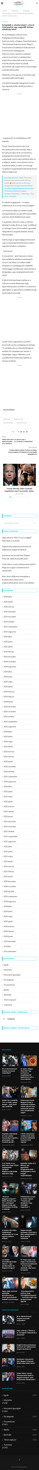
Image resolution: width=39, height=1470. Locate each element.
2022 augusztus (10, 781)
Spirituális (7, 995)
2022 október (9, 771)
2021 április (8, 861)
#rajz (17, 194)
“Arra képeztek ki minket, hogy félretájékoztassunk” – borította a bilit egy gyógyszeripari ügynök (29, 1296)
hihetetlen (6, 419)
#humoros (27, 183)
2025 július (8, 637)
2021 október (9, 831)
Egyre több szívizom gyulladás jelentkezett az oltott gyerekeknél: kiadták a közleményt (10, 1295)
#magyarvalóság (10, 194)
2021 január (8, 876)
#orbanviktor (9, 191)
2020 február (9, 931)
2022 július (8, 786)
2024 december (10, 657)
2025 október (9, 622)
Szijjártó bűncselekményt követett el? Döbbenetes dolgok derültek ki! (26, 1347)
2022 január (8, 816)
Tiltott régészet (10, 1000)
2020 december (10, 881)
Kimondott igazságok (12, 975)
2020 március (9, 926)
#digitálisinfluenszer (18, 188)
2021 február (9, 871)
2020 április (8, 921)
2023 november (10, 711)
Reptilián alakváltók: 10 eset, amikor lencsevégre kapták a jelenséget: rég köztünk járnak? (10, 1138)
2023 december (10, 707)
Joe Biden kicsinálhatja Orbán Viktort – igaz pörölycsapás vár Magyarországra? (9, 1264)
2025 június (8, 642)
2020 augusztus (10, 901)
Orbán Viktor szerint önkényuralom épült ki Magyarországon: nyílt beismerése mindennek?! (19, 567)
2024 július (8, 672)
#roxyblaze (8, 188)
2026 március (9, 607)
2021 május (8, 856)
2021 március (9, 866)
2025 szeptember (10, 627)
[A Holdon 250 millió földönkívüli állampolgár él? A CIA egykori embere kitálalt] (10, 1222)
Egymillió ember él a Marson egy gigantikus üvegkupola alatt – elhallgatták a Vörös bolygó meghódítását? (28, 1169)
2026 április (8, 602)
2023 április (8, 746)
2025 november (10, 617)
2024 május (8, 682)
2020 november (10, 886)
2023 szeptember (10, 721)
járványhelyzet (18, 419)
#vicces (21, 183)
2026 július (8, 597)
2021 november (10, 826)
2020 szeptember (10, 896)
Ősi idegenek (9, 980)
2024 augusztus (10, 667)
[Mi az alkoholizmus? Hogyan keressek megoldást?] (10, 1060)
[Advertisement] (19, 115)
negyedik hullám (21, 422)
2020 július (8, 906)
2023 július (8, 732)
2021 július (8, 846)
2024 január (8, 702)
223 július (7, 946)
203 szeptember (10, 951)
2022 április (8, 801)
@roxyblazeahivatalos (12, 178)
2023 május (8, 741)
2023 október (9, 716)
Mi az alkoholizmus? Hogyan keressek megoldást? (9, 1071)
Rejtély (6, 990)
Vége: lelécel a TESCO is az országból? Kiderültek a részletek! (27, 1332)
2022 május (8, 796)
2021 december (10, 821)
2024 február (9, 696)
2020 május (8, 916)
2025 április (8, 647)
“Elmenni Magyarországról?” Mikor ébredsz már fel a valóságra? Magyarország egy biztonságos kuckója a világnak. (9, 1203)
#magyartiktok (9, 186)
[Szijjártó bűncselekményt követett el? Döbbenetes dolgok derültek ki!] (8, 1348)
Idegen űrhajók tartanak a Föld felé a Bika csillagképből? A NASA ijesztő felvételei (29, 1234)
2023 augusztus (10, 726)
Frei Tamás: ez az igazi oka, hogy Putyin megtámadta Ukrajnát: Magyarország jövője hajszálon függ (10, 1168)
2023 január (8, 761)
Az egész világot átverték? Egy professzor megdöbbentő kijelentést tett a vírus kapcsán (27, 1074)
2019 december (10, 941)
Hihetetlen (15, 11)
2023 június (8, 736)
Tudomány (8, 1005)
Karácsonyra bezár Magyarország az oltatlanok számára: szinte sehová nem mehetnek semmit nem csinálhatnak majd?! (28, 1106)
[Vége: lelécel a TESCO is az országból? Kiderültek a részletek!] (8, 1334)
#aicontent (28, 186)
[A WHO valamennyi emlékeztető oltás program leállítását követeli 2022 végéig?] (29, 1125)
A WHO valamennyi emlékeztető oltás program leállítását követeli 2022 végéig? (28, 1138)
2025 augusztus (10, 632)
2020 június (8, 911)
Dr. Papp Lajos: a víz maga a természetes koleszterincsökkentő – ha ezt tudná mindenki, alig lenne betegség (29, 1265)
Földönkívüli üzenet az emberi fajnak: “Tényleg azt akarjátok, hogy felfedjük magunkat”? (28, 1202)
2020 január (8, 936)
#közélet (16, 191)
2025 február (9, 652)
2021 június (8, 851)
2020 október (9, 891)
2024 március (9, 691)
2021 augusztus (10, 841)
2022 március (9, 806)
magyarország (8, 422)
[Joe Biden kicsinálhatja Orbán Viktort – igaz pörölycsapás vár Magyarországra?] (10, 1251)
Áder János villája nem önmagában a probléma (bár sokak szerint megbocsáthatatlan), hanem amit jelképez (18, 579)
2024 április (8, 686)
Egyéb (6, 965)
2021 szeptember (10, 836)
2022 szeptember (10, 776)
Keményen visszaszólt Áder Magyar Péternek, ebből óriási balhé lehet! (26, 1361)
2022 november (10, 766)
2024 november (10, 661)
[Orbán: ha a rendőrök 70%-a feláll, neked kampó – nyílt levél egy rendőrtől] (10, 1092)
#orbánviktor (29, 188)
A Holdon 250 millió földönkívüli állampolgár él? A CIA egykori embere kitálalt (10, 1234)
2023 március (9, 751)
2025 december (10, 612)
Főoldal (4, 11)
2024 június (8, 677)
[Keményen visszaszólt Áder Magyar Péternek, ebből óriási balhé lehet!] (8, 1362)
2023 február (9, 756)
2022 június (8, 791)
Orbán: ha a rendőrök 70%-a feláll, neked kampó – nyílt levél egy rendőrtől (10, 1103)
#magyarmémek (19, 186)
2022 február (9, 811)
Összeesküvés (9, 985)
